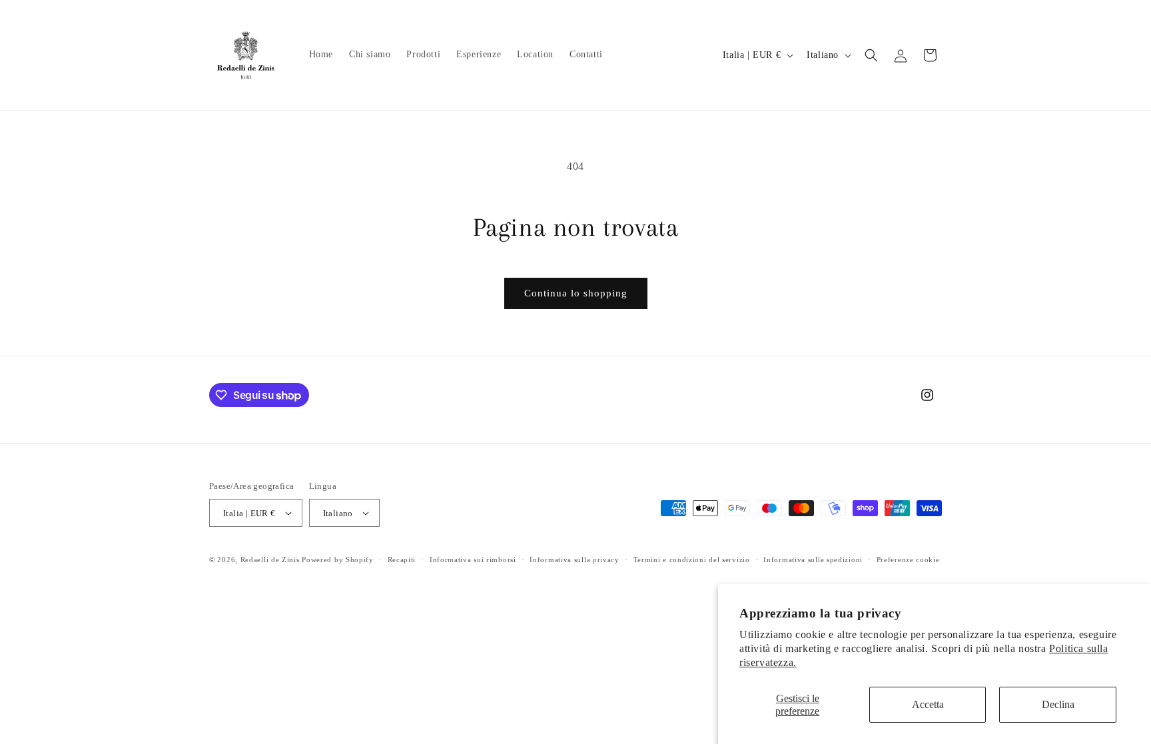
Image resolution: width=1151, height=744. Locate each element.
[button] (871, 55)
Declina (1058, 704)
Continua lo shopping (575, 293)
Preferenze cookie (908, 559)
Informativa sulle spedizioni (813, 559)
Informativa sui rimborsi (473, 559)
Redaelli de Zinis (270, 559)
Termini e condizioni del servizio (691, 559)
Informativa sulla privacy (574, 559)
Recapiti (402, 559)
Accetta (928, 704)
